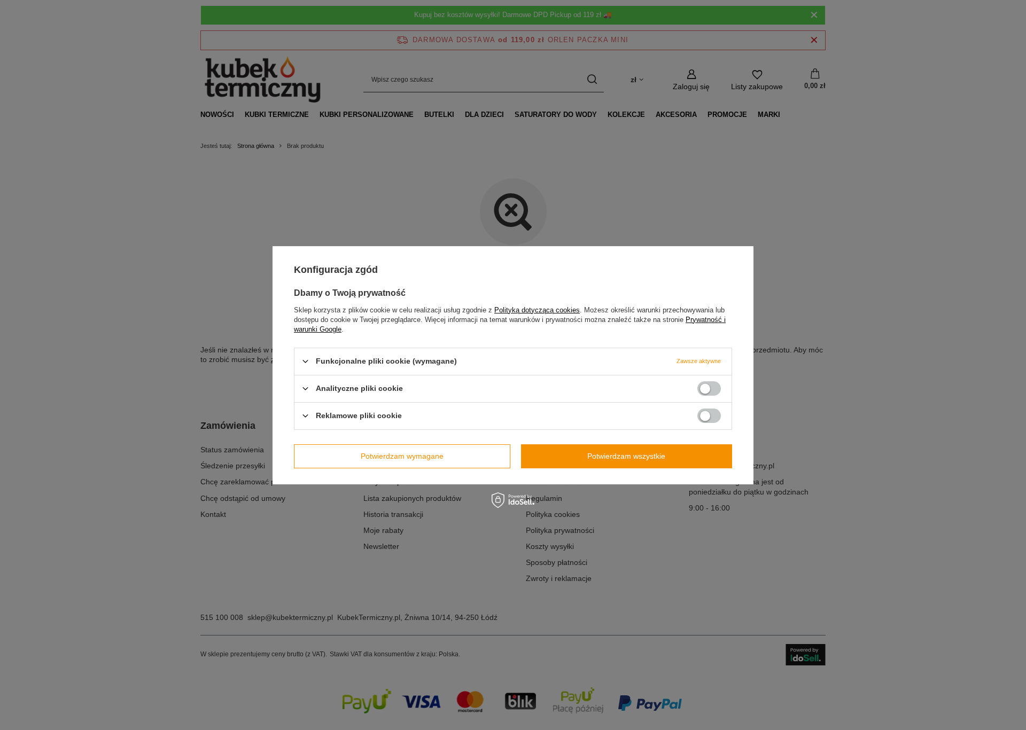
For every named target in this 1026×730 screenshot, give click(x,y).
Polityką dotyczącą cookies (537, 309)
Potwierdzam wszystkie (626, 456)
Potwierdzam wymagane (402, 456)
